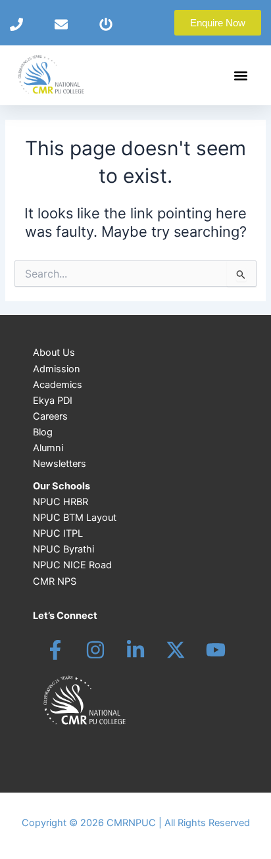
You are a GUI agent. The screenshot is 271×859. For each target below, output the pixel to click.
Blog (43, 432)
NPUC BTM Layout (74, 518)
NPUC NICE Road (72, 565)
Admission (56, 369)
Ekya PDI (52, 400)
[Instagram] (95, 650)
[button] (240, 75)
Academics (57, 385)
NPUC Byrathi (63, 549)
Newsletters (59, 464)
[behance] (175, 650)
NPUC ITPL (58, 533)
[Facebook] (55, 650)
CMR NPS (54, 581)
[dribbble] (216, 650)
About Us (54, 352)
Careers (50, 416)
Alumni (48, 448)
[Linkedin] (135, 650)
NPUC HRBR (60, 502)
